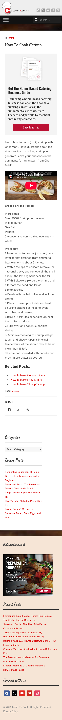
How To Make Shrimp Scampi (28, 384)
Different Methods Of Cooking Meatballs (24, 665)
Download (29, 127)
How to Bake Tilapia (13, 661)
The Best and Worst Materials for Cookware (26, 657)
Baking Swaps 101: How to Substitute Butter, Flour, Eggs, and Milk (23, 513)
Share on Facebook (8, 409)
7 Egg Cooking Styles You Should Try (22, 632)
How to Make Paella (13, 669)
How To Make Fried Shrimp (26, 379)
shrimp (11, 37)
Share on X (17, 409)
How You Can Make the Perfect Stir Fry (23, 636)
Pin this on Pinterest (28, 409)
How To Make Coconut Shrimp (28, 375)
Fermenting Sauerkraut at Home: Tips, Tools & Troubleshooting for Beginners (22, 476)
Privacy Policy (10, 711)
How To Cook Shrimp (23, 44)
